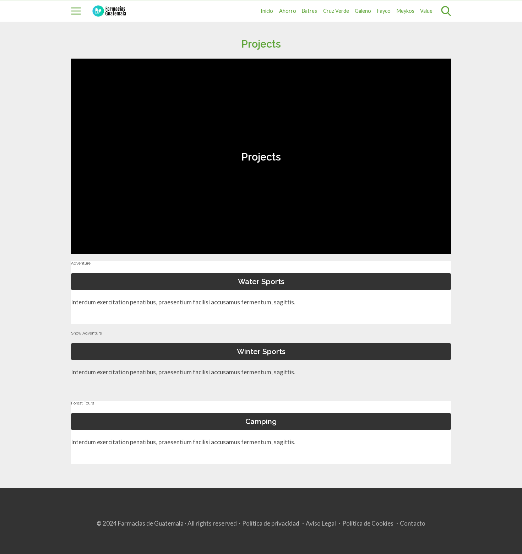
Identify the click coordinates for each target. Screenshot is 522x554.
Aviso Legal (321, 523)
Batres (309, 11)
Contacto (412, 523)
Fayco (384, 11)
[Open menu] (76, 11)
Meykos (405, 11)
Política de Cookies (367, 523)
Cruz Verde (336, 11)
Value (426, 11)
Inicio (267, 11)
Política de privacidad (270, 523)
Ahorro (287, 11)
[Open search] (446, 11)
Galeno (363, 11)
